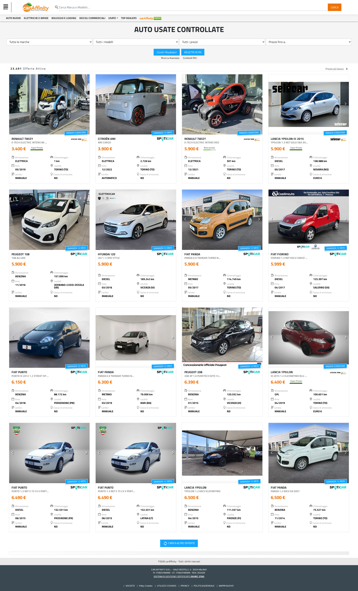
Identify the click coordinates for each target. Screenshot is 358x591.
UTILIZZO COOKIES (166, 586)
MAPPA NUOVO (226, 586)
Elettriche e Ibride (36, 18)
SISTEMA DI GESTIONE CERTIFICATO (179, 576)
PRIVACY (185, 586)
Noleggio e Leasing (63, 18)
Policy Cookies (146, 586)
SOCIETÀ (130, 586)
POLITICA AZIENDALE (204, 586)
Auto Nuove (13, 18)
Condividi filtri (190, 58)
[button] (12, 104)
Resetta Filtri (192, 52)
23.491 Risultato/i (167, 52)
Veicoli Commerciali (92, 18)
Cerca (334, 7)
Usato (112, 18)
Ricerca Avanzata (170, 58)
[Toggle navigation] (6, 7)
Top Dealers (129, 18)
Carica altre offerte (179, 543)
